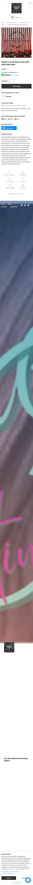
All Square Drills (12, 22)
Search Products (10, 175)
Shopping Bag (10, 188)
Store (3, 22)
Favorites (23, 181)
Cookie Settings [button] (16, 882)
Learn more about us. (7, 873)
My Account (23, 175)
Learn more (15, 75)
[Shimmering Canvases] (16, 8)
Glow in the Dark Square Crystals (17, 24)
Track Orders (10, 181)
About (10, 204)
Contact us (13, 207)
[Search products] (30, 3)
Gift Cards (23, 188)
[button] (7, 96)
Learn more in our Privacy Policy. (10, 871)
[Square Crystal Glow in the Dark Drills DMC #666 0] (16, 42)
